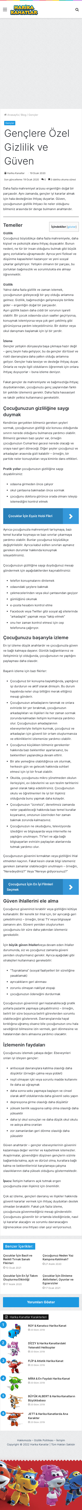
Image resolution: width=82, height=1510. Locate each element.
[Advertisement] (41, 65)
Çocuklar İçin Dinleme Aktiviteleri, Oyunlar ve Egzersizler (58, 1279)
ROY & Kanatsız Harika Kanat (47, 1325)
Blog (23, 114)
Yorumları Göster (41, 1302)
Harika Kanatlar (15, 173)
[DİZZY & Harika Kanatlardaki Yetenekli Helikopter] (14, 1348)
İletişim (60, 1440)
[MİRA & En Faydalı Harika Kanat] (14, 1384)
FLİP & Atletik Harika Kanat (45, 1361)
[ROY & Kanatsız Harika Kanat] (14, 1331)
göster (72, 226)
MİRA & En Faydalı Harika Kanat (49, 1378)
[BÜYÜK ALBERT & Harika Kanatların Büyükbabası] (14, 1401)
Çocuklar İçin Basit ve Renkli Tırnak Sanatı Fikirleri (17, 1259)
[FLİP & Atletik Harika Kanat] (14, 1366)
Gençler (33, 114)
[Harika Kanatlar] (24, 9)
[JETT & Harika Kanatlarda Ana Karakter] (14, 1419)
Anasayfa (13, 114)
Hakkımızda (24, 1440)
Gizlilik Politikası (43, 1440)
